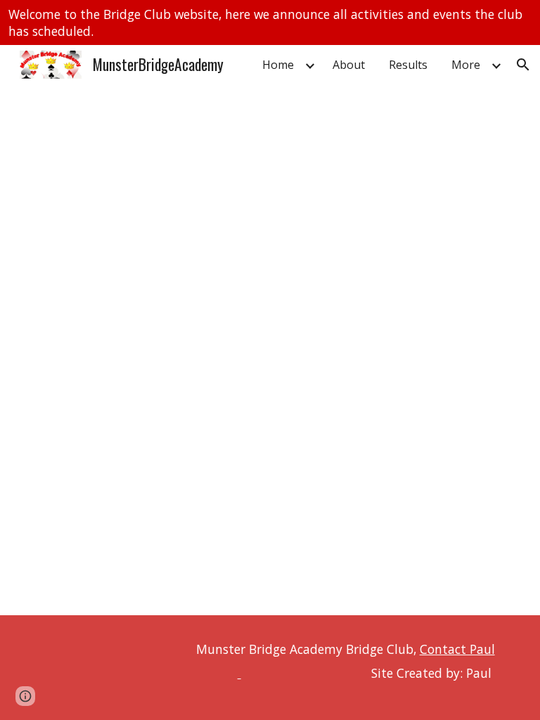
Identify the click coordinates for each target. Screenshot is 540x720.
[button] (523, 65)
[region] (270, 22)
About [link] (349, 64)
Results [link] (408, 64)
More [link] (465, 64)
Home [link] (278, 64)
